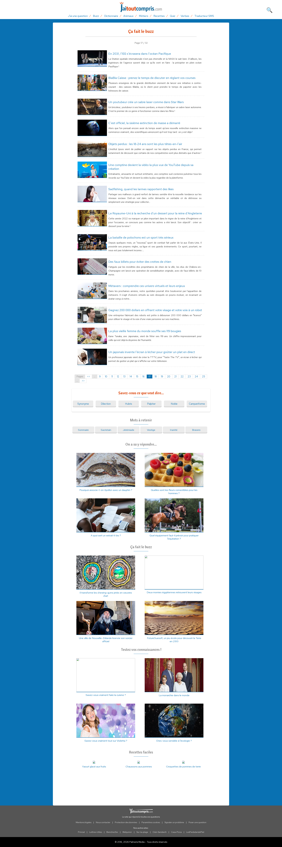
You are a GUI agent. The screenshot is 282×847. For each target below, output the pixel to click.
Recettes (159, 16)
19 (162, 376)
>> (83, 380)
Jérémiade (128, 429)
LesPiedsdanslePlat (195, 832)
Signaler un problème (174, 822)
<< (88, 376)
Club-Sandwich (160, 832)
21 (175, 376)
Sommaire (83, 429)
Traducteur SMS (204, 16)
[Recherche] (269, 9)
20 (168, 376)
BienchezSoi (112, 832)
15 (137, 376)
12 (118, 376)
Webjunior (127, 832)
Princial (81, 832)
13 (124, 376)
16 (143, 376)
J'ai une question (78, 16)
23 (189, 376)
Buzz (96, 16)
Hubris (128, 403)
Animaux (128, 16)
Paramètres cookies (151, 822)
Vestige (151, 429)
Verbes (185, 16)
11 (112, 376)
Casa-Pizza (176, 832)
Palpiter (151, 403)
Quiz (172, 16)
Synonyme (83, 403)
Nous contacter (103, 822)
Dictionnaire (111, 16)
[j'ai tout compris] (141, 7)
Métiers (143, 16)
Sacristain (106, 429)
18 (156, 376)
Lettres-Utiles (95, 832)
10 (106, 376)
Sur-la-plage (142, 832)
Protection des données (126, 822)
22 (182, 376)
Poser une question (197, 822)
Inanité (173, 429)
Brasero (196, 429)
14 (131, 376)
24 (196, 376)
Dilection (106, 403)
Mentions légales (83, 822)
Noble (174, 403)
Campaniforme (197, 403)
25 (203, 376)
